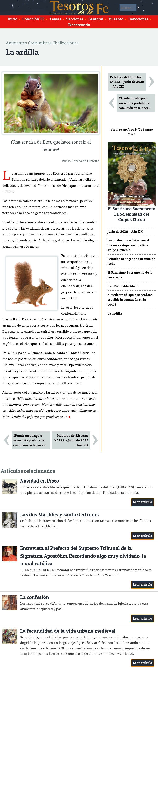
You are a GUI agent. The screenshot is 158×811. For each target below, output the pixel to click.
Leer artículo (142, 502)
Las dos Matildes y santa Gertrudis (59, 514)
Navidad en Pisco (39, 481)
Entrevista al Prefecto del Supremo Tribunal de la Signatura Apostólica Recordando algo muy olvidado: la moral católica (83, 556)
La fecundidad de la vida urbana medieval (68, 631)
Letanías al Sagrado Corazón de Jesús (131, 261)
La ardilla (115, 313)
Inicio (12, 19)
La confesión (34, 597)
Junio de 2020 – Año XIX (125, 232)
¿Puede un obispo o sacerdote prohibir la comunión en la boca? (29, 440)
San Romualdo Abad (123, 286)
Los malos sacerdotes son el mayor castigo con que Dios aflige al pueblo (128, 245)
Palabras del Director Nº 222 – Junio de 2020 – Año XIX (71, 440)
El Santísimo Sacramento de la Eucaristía (130, 274)
